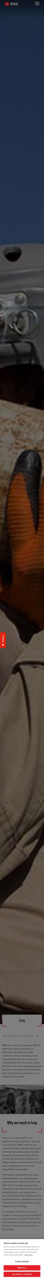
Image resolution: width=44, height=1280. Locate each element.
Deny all (22, 1268)
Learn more (28, 1255)
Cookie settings (22, 1261)
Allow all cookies (22, 1274)
